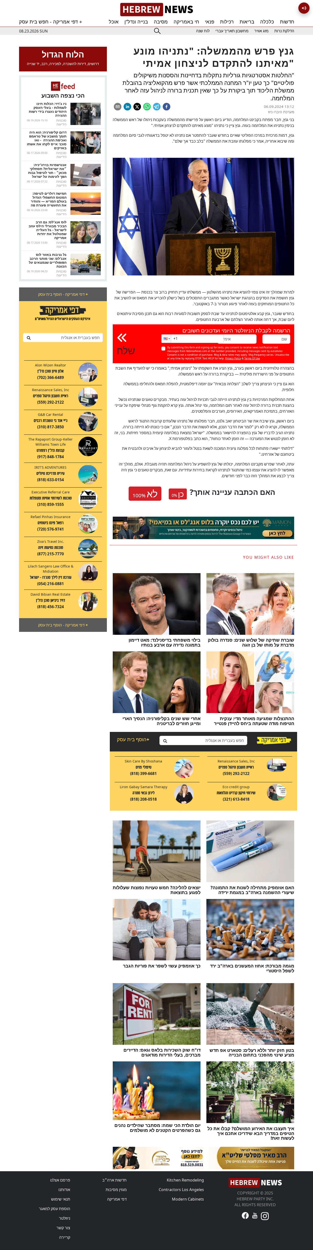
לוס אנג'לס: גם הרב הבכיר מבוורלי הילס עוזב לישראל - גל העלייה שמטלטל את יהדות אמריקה (48, 230)
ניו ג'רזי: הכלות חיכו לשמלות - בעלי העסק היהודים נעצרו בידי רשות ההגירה (48, 109)
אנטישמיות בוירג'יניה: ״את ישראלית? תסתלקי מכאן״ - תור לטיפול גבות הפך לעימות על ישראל (47, 170)
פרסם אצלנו (60, 1180)
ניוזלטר (64, 1218)
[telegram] (157, 107)
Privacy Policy (233, 358)
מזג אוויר (261, 31)
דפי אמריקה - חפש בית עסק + (50, 21)
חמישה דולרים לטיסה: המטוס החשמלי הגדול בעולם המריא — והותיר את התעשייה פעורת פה (49, 199)
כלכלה (267, 21)
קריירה (64, 1237)
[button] (166, 339)
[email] (118, 107)
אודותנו (64, 1189)
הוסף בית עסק (133, 739)
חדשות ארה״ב (114, 1180)
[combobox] (63, 337)
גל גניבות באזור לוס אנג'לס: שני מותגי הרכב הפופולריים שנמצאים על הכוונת (48, 260)
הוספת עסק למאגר (54, 1208)
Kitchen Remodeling (185, 1180)
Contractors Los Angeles (181, 1189)
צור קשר (63, 1227)
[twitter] (137, 107)
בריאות (247, 21)
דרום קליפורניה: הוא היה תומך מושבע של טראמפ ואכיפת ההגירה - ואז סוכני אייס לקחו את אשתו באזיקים (47, 140)
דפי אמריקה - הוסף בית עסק (63, 294)
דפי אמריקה (117, 1199)
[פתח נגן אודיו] (304, 8)
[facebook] (166, 107)
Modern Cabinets (188, 1199)
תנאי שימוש (60, 1199)
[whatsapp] (147, 107)
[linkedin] (127, 107)
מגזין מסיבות (116, 1189)
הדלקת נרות (284, 31)
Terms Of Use (252, 358)
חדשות (287, 21)
